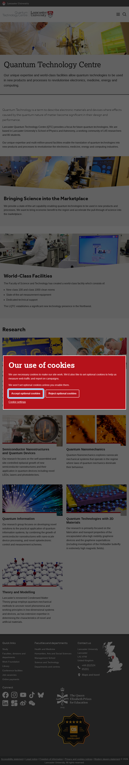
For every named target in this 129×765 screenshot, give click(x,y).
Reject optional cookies (62, 393)
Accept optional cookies (25, 393)
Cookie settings (17, 402)
